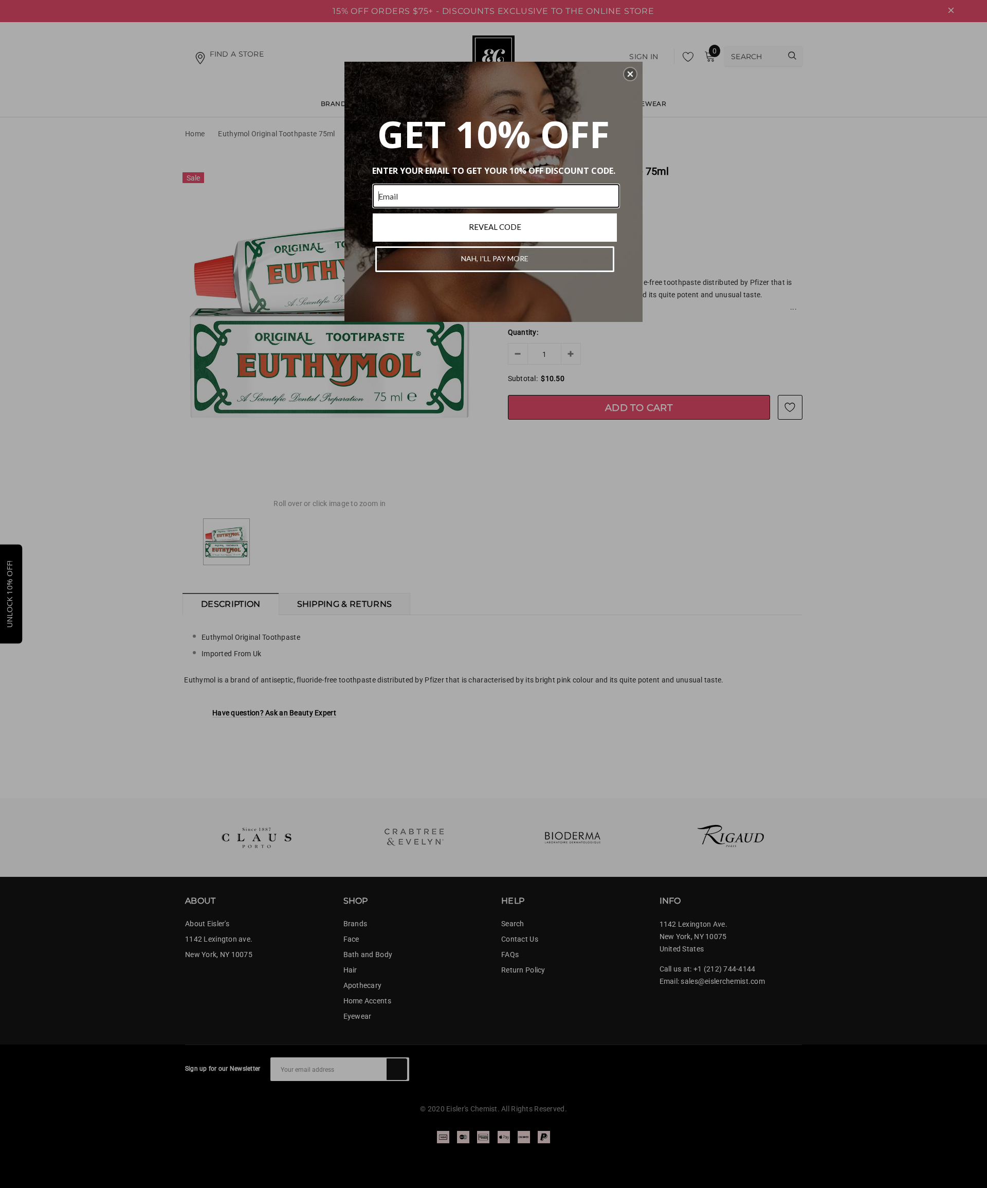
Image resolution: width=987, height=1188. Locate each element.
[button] (630, 74)
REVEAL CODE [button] (495, 226)
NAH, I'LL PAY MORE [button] (494, 258)
